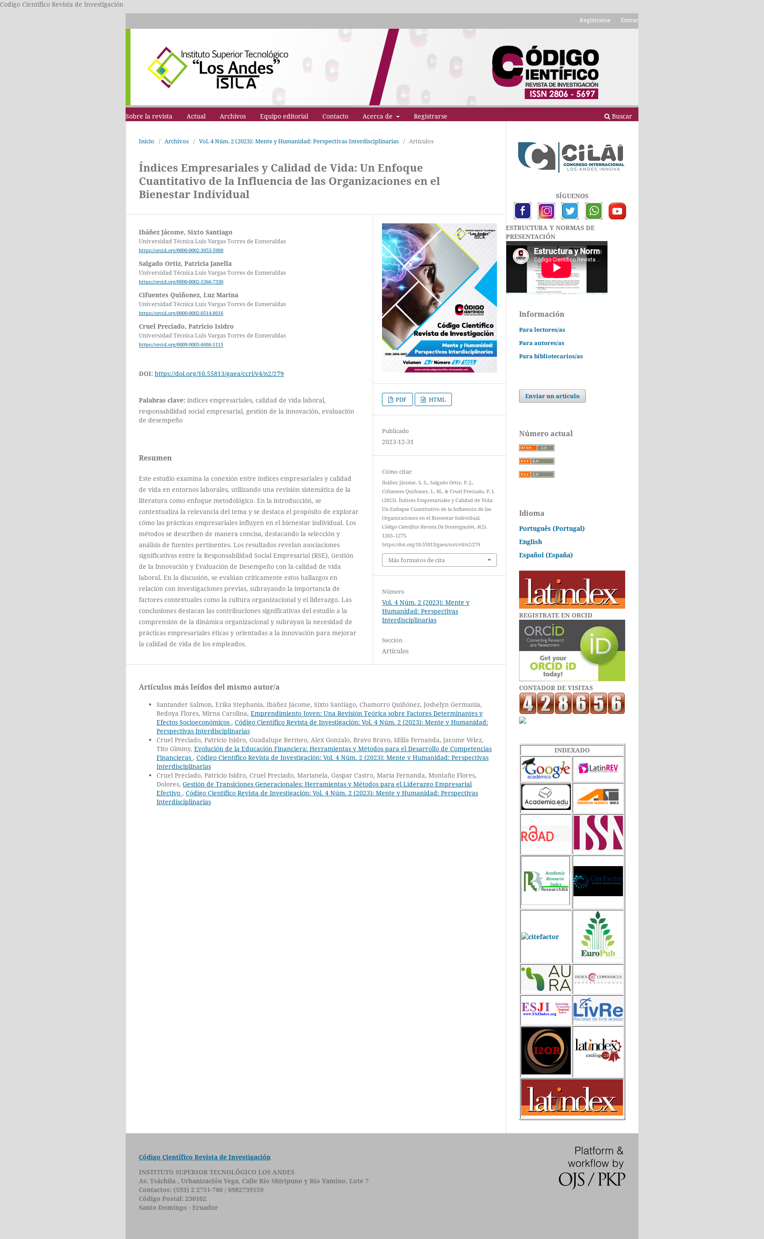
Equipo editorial (284, 116)
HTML (437, 399)
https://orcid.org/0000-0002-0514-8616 (181, 313)
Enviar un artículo (552, 396)
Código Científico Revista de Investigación (205, 1157)
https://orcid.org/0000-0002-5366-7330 (181, 282)
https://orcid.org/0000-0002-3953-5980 (181, 250)
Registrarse (430, 116)
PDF (400, 399)
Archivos (233, 116)
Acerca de (378, 116)
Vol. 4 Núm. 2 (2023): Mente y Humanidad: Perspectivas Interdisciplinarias (299, 141)
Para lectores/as (542, 330)
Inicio (146, 141)
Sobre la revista (149, 116)
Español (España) (546, 555)
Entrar (629, 20)
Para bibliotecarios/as (551, 356)
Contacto (335, 116)
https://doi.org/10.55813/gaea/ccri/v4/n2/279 (219, 373)
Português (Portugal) (552, 528)
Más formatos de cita (416, 560)
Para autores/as (541, 343)
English (530, 541)
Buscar (621, 116)
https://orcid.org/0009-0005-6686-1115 (181, 345)
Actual (196, 116)
